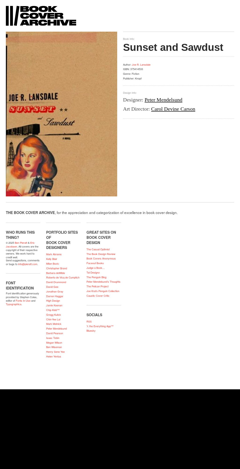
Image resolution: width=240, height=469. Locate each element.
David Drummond (56, 282)
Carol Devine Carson (173, 109)
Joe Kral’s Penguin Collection (102, 291)
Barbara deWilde (55, 273)
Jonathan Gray (54, 291)
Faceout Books (95, 263)
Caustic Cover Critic (97, 295)
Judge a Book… (95, 268)
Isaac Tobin (52, 338)
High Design (53, 300)
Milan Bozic (52, 263)
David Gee (52, 287)
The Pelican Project (97, 286)
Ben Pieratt (21, 242)
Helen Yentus (53, 356)
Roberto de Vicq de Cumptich (62, 277)
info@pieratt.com (27, 264)
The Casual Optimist (98, 249)
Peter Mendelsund (163, 100)
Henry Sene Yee (55, 351)
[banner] (120, 13)
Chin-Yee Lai (53, 319)
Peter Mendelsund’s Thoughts (103, 281)
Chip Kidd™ (53, 310)
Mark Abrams (54, 254)
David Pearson (54, 333)
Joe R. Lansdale (141, 64)
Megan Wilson (54, 342)
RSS (89, 321)
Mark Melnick (53, 324)
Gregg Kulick (53, 314)
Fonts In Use (23, 300)
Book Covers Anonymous (101, 258)
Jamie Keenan (54, 305)
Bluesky (91, 330)
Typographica (13, 304)
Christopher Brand (56, 268)
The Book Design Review (100, 254)
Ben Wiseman (54, 347)
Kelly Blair (51, 259)
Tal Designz (93, 272)
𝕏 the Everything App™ (99, 326)
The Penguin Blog (96, 277)
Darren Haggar (54, 296)
